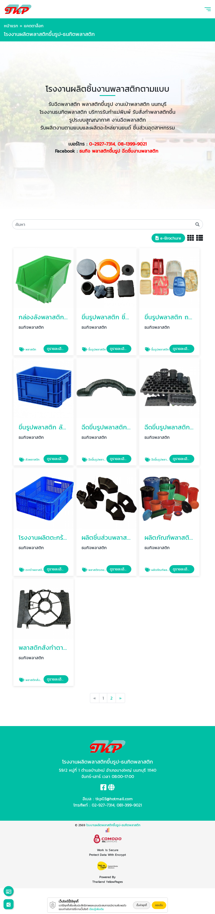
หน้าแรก (11, 26)
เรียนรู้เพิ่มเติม (96, 909)
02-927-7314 (103, 805)
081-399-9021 (129, 805)
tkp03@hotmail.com (114, 799)
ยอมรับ (159, 905)
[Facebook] (103, 788)
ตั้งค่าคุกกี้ (141, 905)
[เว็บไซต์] (111, 788)
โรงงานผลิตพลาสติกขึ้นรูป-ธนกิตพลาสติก (113, 825)
